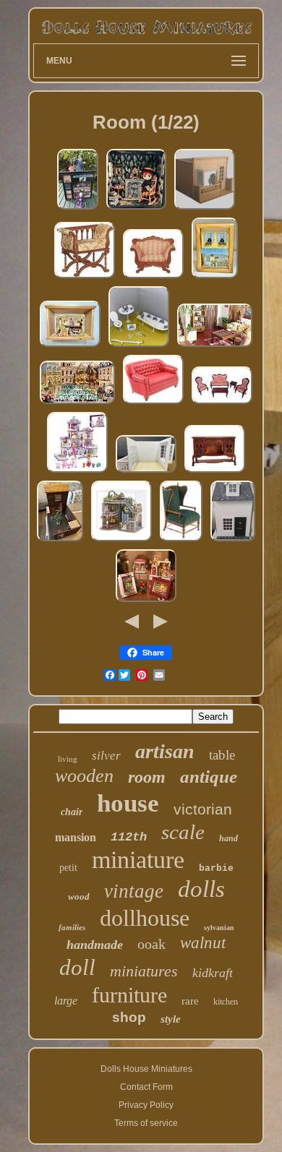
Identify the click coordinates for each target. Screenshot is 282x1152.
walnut (203, 943)
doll (77, 967)
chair (71, 812)
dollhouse (144, 918)
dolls (201, 889)
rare (190, 1001)
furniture (129, 995)
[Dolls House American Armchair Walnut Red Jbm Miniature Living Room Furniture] (153, 278)
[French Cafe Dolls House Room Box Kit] (204, 210)
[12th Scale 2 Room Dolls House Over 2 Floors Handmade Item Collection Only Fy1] (233, 541)
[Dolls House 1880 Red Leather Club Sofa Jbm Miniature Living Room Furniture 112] (153, 404)
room (147, 777)
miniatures (144, 971)
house (128, 803)
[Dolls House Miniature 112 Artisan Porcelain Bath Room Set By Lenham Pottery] (139, 347)
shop (129, 1017)
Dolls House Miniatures (146, 1069)
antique (208, 776)
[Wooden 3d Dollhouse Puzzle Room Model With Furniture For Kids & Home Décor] (121, 541)
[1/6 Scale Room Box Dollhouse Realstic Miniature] (146, 473)
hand (228, 838)
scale (183, 831)
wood (79, 896)
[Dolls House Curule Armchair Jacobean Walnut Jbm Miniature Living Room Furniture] (84, 278)
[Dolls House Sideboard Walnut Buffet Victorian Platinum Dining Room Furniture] (214, 473)
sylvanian (219, 928)
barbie (216, 868)
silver (106, 755)
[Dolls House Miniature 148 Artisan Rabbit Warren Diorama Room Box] (70, 347)
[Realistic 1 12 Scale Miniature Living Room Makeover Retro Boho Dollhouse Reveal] (214, 347)
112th (129, 837)
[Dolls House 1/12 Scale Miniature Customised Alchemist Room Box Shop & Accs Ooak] (77, 210)
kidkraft (212, 973)
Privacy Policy (146, 1105)
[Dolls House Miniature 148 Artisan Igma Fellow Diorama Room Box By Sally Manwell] (215, 278)
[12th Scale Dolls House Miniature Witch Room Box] (136, 210)
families (72, 927)
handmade (95, 944)
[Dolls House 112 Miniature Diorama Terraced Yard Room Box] (60, 541)
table (222, 754)
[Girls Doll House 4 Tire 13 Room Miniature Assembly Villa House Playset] (77, 473)
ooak (151, 944)
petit (68, 867)
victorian (203, 809)
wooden (84, 775)
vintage (133, 891)
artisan (165, 751)
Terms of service (146, 1123)
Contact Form (146, 1087)
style (171, 1019)
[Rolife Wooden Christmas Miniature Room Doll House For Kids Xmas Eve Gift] (146, 602)
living (67, 759)
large (65, 1000)
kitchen (225, 1002)
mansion (75, 837)
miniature (138, 859)
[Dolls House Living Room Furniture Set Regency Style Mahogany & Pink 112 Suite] (222, 404)
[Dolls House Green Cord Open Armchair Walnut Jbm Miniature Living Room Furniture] (181, 541)
